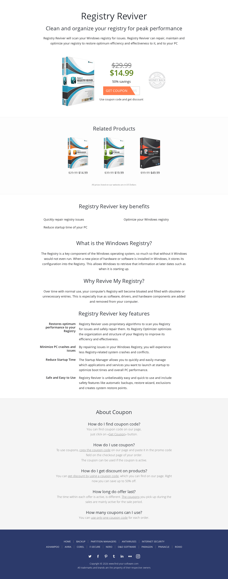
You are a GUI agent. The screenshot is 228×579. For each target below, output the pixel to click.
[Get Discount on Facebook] (98, 556)
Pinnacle (163, 546)
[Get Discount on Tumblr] (114, 556)
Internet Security (153, 541)
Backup (80, 541)
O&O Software (127, 546)
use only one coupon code (109, 518)
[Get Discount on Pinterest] (106, 556)
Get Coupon (117, 434)
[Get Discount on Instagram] (138, 556)
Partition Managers (103, 541)
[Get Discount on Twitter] (90, 556)
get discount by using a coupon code (93, 476)
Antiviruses (129, 541)
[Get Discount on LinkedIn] (122, 556)
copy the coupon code (94, 450)
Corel (80, 546)
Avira (68, 546)
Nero (109, 546)
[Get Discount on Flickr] (130, 556)
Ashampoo (52, 546)
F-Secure (95, 546)
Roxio (178, 546)
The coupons (131, 497)
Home (67, 541)
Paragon (147, 546)
